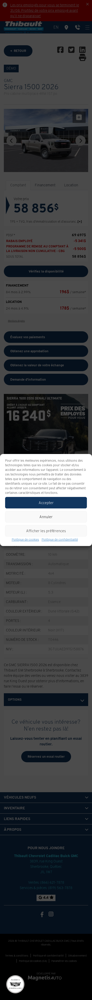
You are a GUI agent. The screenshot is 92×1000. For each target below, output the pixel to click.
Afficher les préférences (46, 530)
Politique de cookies (25, 539)
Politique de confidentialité (60, 539)
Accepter (46, 502)
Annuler (46, 516)
